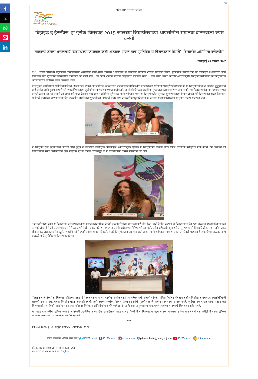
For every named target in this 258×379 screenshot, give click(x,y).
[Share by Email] (5, 37)
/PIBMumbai (184, 338)
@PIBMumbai (89, 338)
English (65, 351)
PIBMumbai (109, 338)
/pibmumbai (128, 338)
